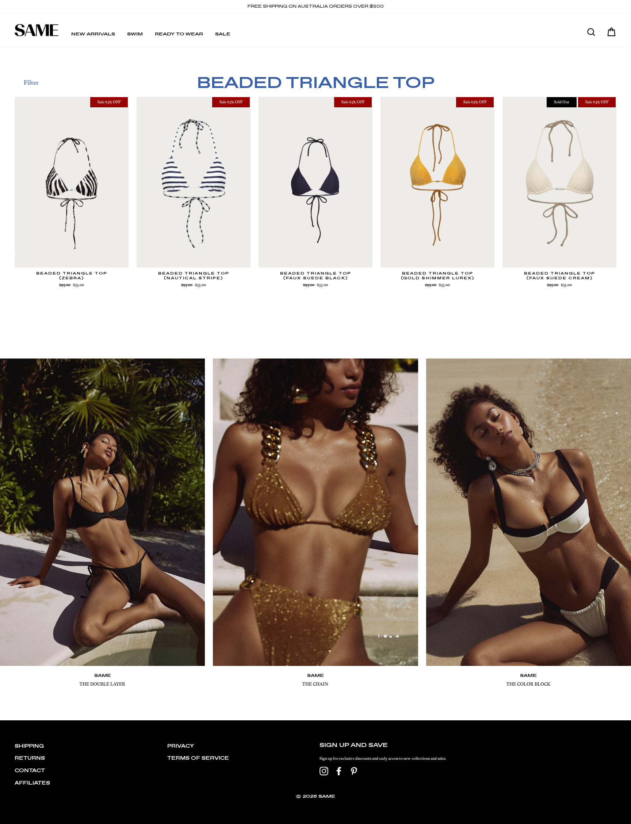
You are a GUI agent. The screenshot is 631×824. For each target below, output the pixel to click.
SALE (222, 34)
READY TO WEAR (179, 34)
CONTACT (30, 771)
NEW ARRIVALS (93, 34)
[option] (315, 6)
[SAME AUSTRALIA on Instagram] (324, 771)
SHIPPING (29, 746)
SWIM (135, 34)
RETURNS (30, 758)
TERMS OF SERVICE (198, 758)
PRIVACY (180, 746)
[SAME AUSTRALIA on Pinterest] (353, 771)
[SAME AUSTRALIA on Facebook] (338, 771)
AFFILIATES (32, 783)
